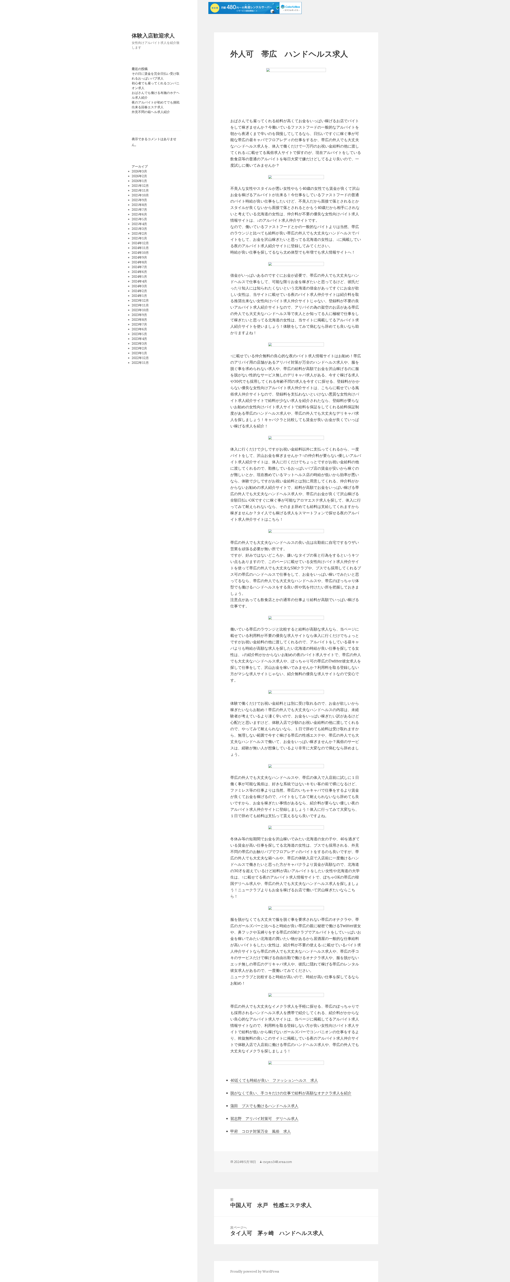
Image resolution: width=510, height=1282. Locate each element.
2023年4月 (139, 338)
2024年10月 (140, 252)
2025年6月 (139, 214)
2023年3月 (139, 343)
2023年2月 (139, 348)
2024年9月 (139, 257)
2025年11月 (140, 190)
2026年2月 (139, 176)
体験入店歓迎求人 (153, 35)
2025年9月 (139, 200)
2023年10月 (140, 310)
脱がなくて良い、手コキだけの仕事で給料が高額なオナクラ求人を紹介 (290, 1093)
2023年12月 (140, 300)
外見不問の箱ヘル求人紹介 (151, 112)
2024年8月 (139, 262)
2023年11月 (140, 305)
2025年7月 (139, 209)
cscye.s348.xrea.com (277, 1162)
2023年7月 (139, 324)
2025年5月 (139, 219)
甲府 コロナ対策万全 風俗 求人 (260, 1131)
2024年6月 (139, 272)
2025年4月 (139, 224)
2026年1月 (139, 181)
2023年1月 (139, 353)
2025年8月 (139, 205)
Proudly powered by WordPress (254, 1271)
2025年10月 (140, 195)
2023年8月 (139, 319)
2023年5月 (139, 334)
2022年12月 (140, 358)
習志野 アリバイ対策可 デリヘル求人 (264, 1118)
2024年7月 (139, 267)
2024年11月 (140, 248)
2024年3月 (139, 286)
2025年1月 (139, 238)
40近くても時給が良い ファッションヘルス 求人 (274, 1080)
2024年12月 (140, 243)
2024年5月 (139, 276)
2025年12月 (140, 185)
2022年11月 (140, 362)
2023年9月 (139, 315)
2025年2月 (139, 233)
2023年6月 (139, 329)
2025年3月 (139, 228)
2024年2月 (139, 291)
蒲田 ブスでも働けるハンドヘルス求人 (264, 1105)
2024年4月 (139, 281)
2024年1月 (139, 295)
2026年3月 (139, 171)
